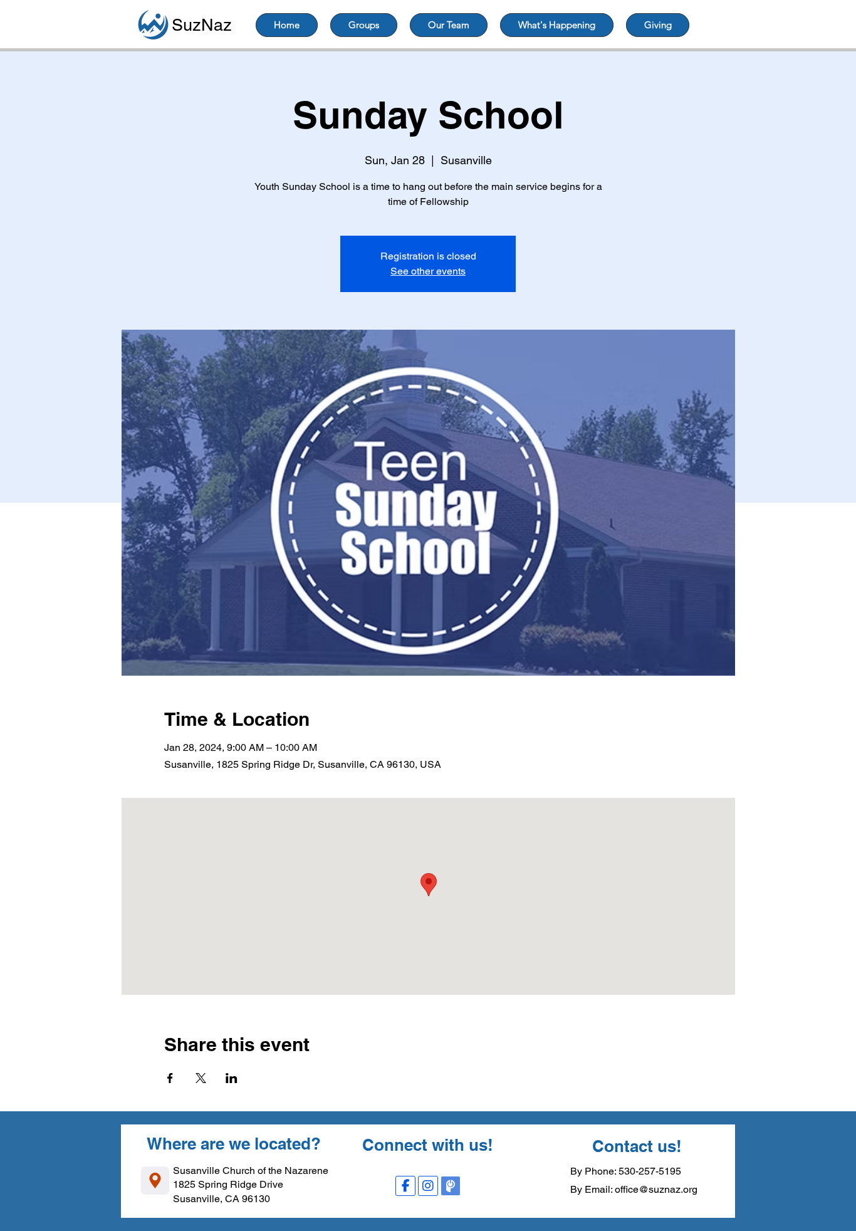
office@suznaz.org (656, 1189)
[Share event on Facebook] (170, 1078)
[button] (363, 25)
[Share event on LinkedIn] (231, 1078)
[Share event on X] (201, 1078)
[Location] (155, 1180)
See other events (428, 271)
